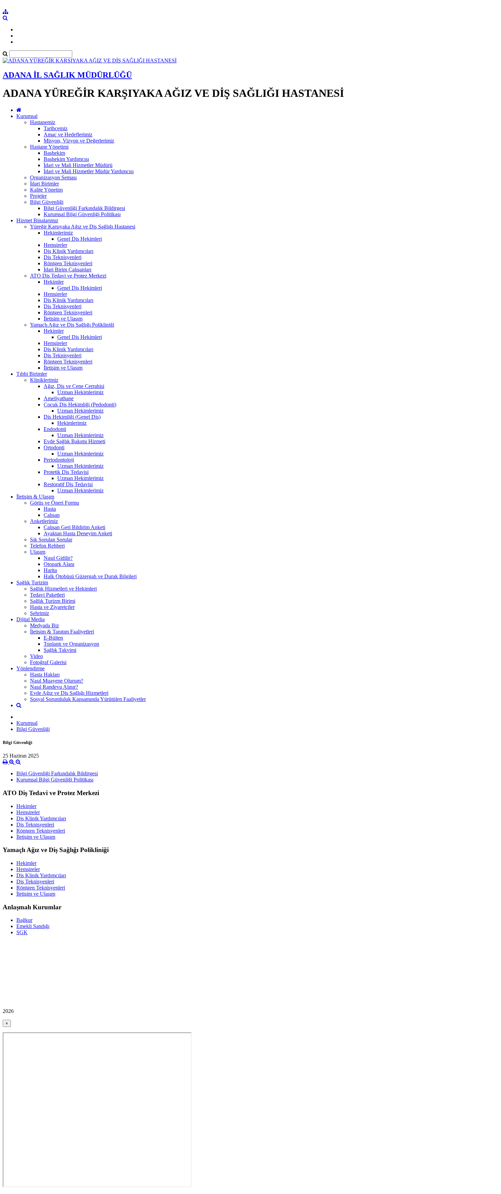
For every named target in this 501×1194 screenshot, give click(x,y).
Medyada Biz (44, 625)
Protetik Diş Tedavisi (66, 472)
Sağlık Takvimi (60, 650)
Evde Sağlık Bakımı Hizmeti (74, 441)
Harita (50, 570)
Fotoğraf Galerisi (48, 662)
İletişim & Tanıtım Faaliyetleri (62, 632)
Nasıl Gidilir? (58, 558)
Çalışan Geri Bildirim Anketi (74, 527)
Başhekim (54, 153)
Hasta (50, 509)
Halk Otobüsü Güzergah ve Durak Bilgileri (90, 576)
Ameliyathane (59, 398)
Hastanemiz (42, 122)
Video (36, 656)
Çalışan (52, 515)
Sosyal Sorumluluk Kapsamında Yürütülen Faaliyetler (88, 699)
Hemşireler (55, 245)
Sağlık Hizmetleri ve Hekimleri (63, 589)
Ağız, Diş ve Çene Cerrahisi (74, 386)
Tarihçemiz (55, 128)
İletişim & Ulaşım (35, 496)
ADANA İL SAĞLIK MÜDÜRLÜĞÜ (67, 75)
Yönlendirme (30, 668)
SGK (22, 932)
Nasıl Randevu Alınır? (54, 687)
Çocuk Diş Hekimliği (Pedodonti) (80, 404)
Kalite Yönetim (46, 190)
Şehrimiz (39, 613)
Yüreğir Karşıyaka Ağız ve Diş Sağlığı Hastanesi (82, 226)
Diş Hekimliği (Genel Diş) (72, 417)
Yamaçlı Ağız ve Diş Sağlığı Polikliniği (72, 325)
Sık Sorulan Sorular (51, 539)
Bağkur (24, 920)
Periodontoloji (59, 460)
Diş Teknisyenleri (62, 257)
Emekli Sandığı (32, 926)
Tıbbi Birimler (31, 374)
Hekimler (54, 282)
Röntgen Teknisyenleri (68, 263)
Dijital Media (30, 619)
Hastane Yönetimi (49, 147)
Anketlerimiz (44, 521)
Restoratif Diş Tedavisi (68, 484)
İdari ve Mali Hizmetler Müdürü (78, 165)
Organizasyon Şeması (53, 177)
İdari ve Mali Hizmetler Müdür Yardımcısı (89, 171)
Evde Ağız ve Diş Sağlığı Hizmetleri (69, 693)
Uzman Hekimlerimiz (80, 392)
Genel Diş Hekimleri (79, 239)
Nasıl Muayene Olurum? (56, 681)
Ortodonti (54, 447)
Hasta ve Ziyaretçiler (52, 607)
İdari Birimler (44, 183)
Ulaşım (37, 552)
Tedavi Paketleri (47, 595)
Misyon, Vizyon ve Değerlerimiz (79, 141)
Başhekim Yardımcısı (66, 159)
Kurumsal (26, 116)
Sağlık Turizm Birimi (52, 601)
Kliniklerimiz (44, 380)
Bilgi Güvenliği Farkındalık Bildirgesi (84, 208)
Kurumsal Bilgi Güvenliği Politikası (82, 214)
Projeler (38, 196)
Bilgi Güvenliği (46, 202)
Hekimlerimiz (58, 233)
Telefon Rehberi (47, 546)
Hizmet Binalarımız (37, 220)
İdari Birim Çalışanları (67, 269)
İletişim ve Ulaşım (63, 319)
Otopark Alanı (59, 564)
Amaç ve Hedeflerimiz (68, 134)
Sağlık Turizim (32, 582)
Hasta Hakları (45, 674)
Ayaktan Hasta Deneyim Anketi (78, 533)
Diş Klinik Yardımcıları (68, 251)
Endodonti (55, 429)
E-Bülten (53, 638)
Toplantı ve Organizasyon (71, 644)
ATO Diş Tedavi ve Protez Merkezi (68, 276)
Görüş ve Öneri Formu (54, 503)
